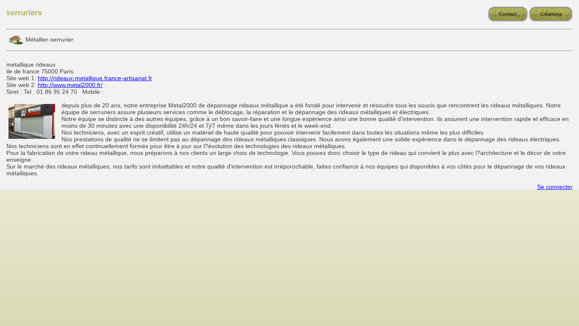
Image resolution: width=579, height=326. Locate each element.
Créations (551, 14)
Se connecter (555, 186)
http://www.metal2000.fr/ (70, 85)
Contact (508, 14)
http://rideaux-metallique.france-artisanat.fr (95, 78)
